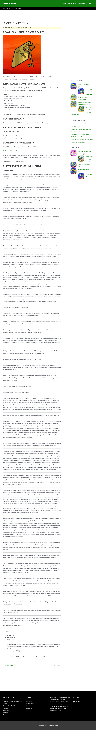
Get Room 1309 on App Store (11, 151)
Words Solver (6, 715)
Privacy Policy (30, 703)
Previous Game (8, 665)
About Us (28, 706)
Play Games (71, 3)
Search (90, 3)
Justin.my (5, 712)
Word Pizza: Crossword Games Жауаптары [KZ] (85, 97)
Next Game (57, 665)
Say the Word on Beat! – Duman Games (82, 139)
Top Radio (5, 708)
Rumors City (6, 710)
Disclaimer (29, 701)
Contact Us (29, 708)
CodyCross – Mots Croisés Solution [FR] (85, 164)
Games (64, 3)
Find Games (81, 3)
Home (4, 8)
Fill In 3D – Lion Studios (78, 142)
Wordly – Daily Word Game (10, 706)
